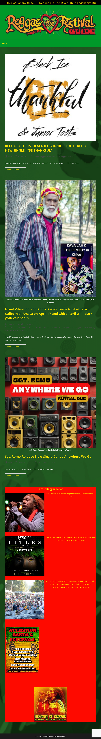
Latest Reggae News (42, 156)
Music (56, 156)
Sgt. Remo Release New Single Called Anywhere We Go (48, 456)
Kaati (10, 156)
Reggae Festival (67, 156)
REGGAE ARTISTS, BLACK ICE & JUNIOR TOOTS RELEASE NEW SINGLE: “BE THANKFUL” (47, 148)
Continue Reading (16, 170)
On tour (38, 327)
